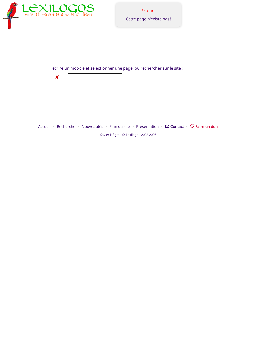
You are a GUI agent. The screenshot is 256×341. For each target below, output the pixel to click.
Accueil (44, 126)
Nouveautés (92, 126)
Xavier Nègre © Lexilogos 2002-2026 (128, 134)
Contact (177, 126)
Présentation (147, 126)
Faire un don (207, 126)
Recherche (66, 126)
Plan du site (120, 126)
